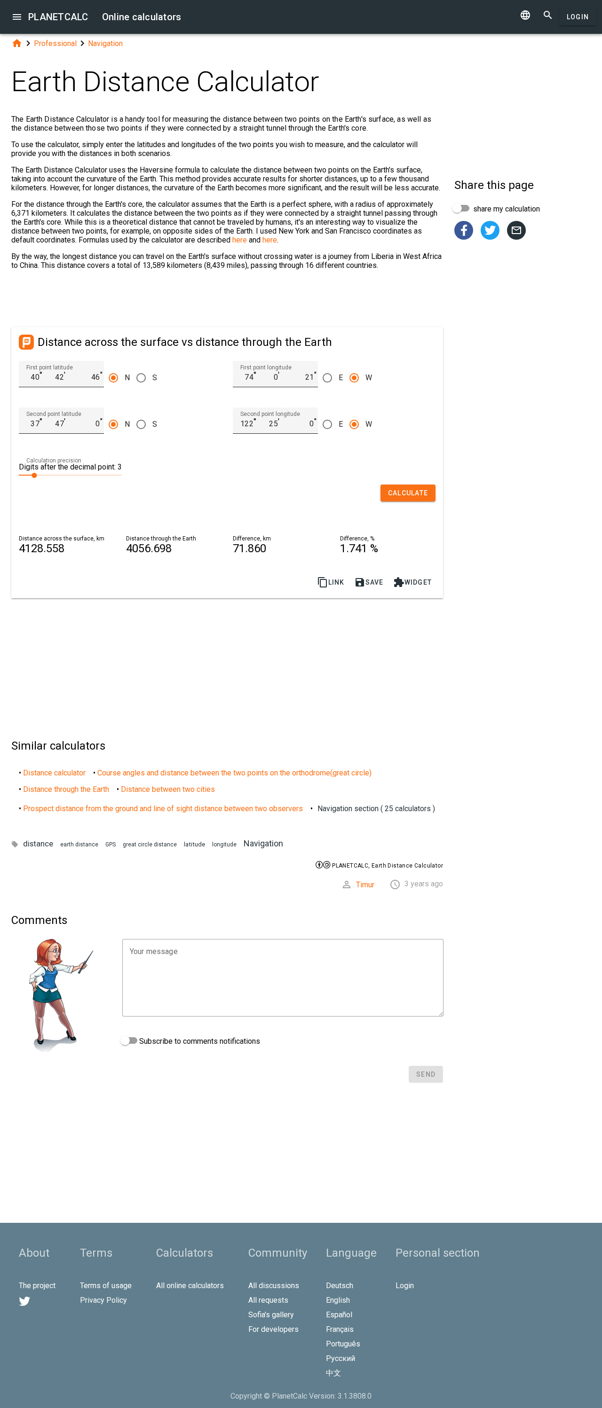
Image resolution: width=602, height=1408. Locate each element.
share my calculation (505, 208)
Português (343, 1343)
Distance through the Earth (66, 789)
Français (340, 1329)
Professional (55, 43)
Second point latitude (53, 414)
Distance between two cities (168, 789)
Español (339, 1314)
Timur (365, 884)
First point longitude (266, 367)
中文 (333, 1373)
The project (37, 1285)
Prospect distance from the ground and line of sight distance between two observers (163, 808)
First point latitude (49, 367)
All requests (268, 1300)
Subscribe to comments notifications (198, 1041)
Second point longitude (270, 414)
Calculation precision (53, 460)
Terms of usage (106, 1285)
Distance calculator (54, 772)
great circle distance (150, 844)
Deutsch (339, 1285)
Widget (412, 582)
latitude (194, 844)
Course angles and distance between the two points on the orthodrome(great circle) (234, 772)
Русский (340, 1358)
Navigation (105, 43)
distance (38, 843)
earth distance (79, 844)
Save (369, 582)
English (338, 1300)
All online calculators (190, 1285)
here (239, 239)
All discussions (273, 1285)
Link (331, 582)
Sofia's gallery (271, 1314)
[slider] (70, 474)
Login (578, 17)
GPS (110, 844)
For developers (273, 1329)
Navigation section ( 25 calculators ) (376, 808)
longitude (224, 844)
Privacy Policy (103, 1300)
